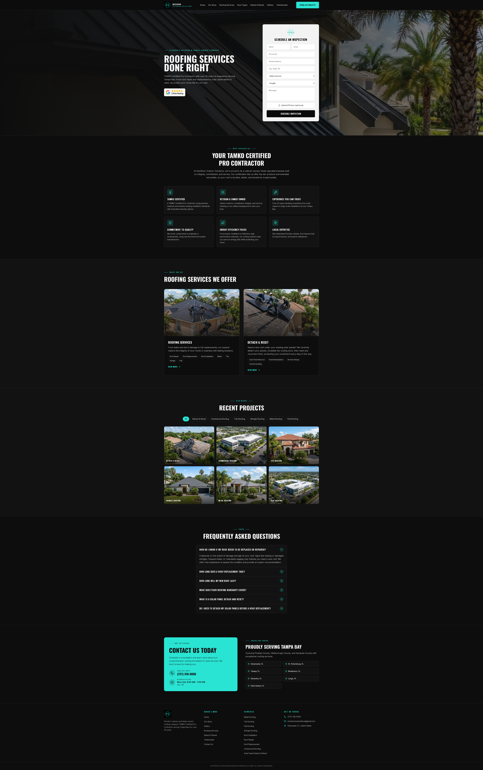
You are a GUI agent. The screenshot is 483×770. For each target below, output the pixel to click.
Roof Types (242, 5)
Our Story (212, 5)
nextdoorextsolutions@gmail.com (301, 721)
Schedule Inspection (291, 113)
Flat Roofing (292, 419)
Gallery (270, 5)
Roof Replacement (251, 744)
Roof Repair (249, 740)
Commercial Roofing (220, 419)
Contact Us (208, 744)
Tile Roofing (239, 419)
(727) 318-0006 (294, 717)
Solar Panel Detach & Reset (255, 753)
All (186, 419)
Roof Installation (250, 735)
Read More (172, 366)
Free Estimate (307, 5)
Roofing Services (226, 5)
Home (202, 5)
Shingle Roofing (257, 419)
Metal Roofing (276, 419)
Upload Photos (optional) (292, 105)
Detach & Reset (257, 5)
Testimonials (282, 5)
